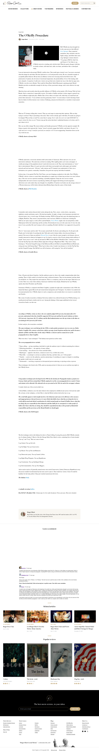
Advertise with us (86, 726)
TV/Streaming (49, 9)
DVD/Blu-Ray (69, 723)
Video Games (69, 725)
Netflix (36, 725)
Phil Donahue (33, 189)
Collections (24, 9)
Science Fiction (38, 728)
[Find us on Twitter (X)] (87, 731)
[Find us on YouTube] (85, 731)
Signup (75, 3)
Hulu (20, 734)
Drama (20, 730)
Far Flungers (53, 730)
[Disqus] (49, 583)
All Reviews (5, 725)
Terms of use (54, 750)
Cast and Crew (6, 726)
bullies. (33, 489)
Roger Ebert (21, 32)
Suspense (37, 730)
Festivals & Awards (72, 9)
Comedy (21, 726)
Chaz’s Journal (54, 725)
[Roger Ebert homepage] (12, 3)
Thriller (36, 732)
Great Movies (37, 9)
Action (20, 723)
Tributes (52, 734)
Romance (37, 726)
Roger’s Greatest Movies (9, 723)
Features (68, 728)
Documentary (22, 728)
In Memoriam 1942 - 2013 (44, 742)
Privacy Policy (62, 750)
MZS (52, 728)
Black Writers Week (71, 726)
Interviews (59, 9)
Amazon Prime (22, 725)
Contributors (86, 9)
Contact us (84, 725)
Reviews (53, 723)
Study (27, 477)
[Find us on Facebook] (82, 731)
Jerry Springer (64, 51)
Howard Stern (44, 235)
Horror (20, 732)
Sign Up (5, 732)
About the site (85, 723)
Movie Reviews (13, 9)
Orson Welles (55, 220)
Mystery (37, 723)
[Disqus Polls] (49, 549)
